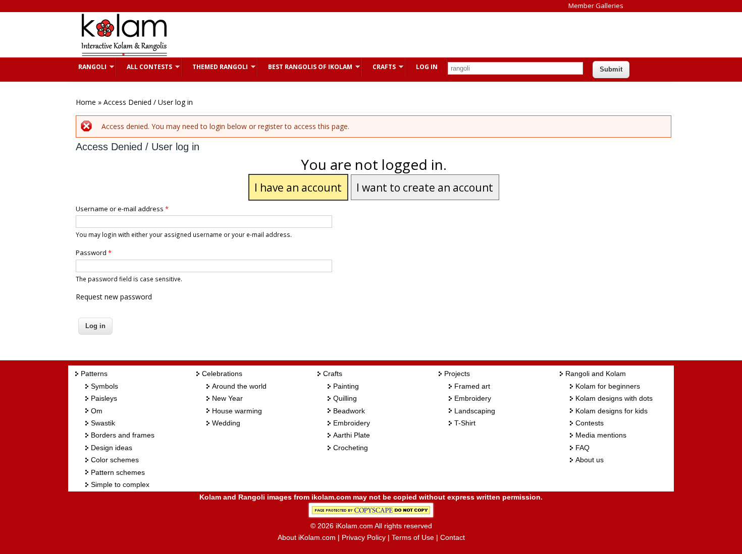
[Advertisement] (363, 34)
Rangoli (87, 67)
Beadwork (349, 411)
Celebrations (222, 374)
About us (589, 460)
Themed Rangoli (215, 67)
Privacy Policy (364, 537)
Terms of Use (413, 537)
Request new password (114, 296)
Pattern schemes (118, 472)
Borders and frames (122, 435)
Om (96, 411)
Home (86, 102)
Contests (589, 423)
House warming (237, 411)
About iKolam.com (307, 537)
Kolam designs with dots (614, 398)
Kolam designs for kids (611, 411)
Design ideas (111, 448)
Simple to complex (120, 484)
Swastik (103, 423)
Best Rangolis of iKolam (305, 67)
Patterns (94, 374)
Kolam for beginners (607, 386)
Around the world (239, 386)
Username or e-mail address (122, 208)
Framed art (472, 386)
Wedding (226, 423)
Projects (457, 374)
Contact (452, 537)
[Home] (123, 54)
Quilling (345, 398)
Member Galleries (595, 5)
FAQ (582, 448)
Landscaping (474, 411)
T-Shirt (464, 423)
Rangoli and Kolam (595, 374)
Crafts (379, 67)
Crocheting (350, 448)
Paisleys (104, 398)
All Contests (144, 67)
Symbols (104, 386)
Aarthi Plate (351, 435)
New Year (227, 398)
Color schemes (115, 460)
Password (94, 252)
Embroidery (351, 423)
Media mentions (600, 435)
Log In (427, 67)
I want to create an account (424, 187)
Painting (346, 386)
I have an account (298, 187)
